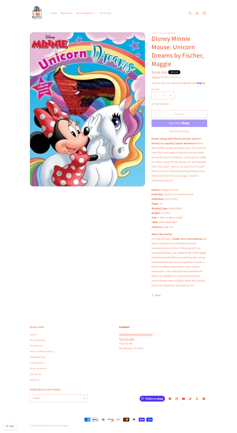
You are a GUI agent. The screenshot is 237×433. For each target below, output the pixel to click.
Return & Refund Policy (42, 351)
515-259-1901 (126, 339)
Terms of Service (38, 368)
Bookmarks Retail (43, 425)
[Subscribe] (84, 398)
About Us (35, 379)
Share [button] (158, 295)
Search (33, 334)
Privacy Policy (37, 362)
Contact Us (35, 374)
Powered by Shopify (60, 425)
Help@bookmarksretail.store (136, 334)
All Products (36, 345)
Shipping (156, 77)
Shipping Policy (38, 357)
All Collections (37, 340)
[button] (86, 13)
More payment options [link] (179, 131)
